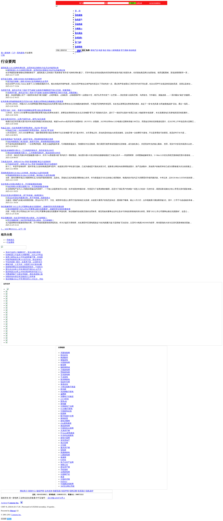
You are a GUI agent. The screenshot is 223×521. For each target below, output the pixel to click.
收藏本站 (158, 3)
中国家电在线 (66, 411)
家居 (62, 477)
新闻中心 (32, 491)
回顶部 (4, 519)
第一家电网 (5, 53)
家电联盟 (64, 418)
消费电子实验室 (67, 396)
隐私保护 (89, 491)
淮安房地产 (65, 440)
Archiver (4, 503)
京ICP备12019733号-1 (56, 498)
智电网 (63, 450)
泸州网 (63, 445)
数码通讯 (78, 33)
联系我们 (81, 491)
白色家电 (78, 19)
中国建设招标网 (67, 484)
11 (14, 229)
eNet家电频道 (66, 423)
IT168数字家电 (66, 409)
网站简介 (23, 491)
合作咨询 (48, 491)
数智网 (63, 365)
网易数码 (64, 358)
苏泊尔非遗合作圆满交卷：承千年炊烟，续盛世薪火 (22, 195)
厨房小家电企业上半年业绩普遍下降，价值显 (24, 257)
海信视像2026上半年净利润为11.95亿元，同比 (24, 279)
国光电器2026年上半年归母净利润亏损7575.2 (24, 272)
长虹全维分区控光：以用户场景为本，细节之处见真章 (23, 119)
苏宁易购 (124, 50)
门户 (13, 53)
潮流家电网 (65, 426)
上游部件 (78, 47)
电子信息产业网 (67, 462)
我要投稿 (56, 491)
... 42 (18, 229)
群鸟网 (63, 389)
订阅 (3, 55)
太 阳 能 (78, 37)
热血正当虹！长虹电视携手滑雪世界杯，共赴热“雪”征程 (24, 128)
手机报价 (64, 469)
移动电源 (132, 50)
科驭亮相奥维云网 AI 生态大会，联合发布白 (24, 259)
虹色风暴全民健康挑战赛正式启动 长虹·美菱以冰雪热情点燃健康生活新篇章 (32, 101)
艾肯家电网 (65, 375)
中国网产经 (65, 474)
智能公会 (64, 465)
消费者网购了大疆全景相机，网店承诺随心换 (24, 274)
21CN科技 (65, 399)
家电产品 (94, 50)
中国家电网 (65, 362)
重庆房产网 (65, 448)
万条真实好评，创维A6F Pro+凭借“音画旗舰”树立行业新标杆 (26, 162)
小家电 (77, 28)
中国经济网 (65, 479)
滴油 (109, 50)
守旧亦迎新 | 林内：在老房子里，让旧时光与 (24, 262)
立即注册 (139, 3)
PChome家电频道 (67, 433)
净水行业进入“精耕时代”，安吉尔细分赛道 (23, 252)
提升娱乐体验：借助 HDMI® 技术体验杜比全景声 (21, 79)
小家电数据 (115, 50)
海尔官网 (64, 443)
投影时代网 (65, 382)
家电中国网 (65, 438)
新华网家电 (65, 379)
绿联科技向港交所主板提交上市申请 (20, 277)
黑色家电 (78, 15)
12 (16, 229)
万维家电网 (65, 370)
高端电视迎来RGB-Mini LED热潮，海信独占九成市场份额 (24, 173)
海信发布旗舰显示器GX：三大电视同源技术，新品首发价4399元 (27, 150)
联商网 (63, 414)
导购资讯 (10, 240)
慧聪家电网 (65, 372)
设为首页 (152, 3)
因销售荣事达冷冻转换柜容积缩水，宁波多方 (24, 267)
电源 (100, 50)
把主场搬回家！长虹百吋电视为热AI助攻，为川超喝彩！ (24, 218)
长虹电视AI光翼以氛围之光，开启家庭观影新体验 (21, 184)
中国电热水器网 (67, 428)
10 (12, 229)
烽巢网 (63, 457)
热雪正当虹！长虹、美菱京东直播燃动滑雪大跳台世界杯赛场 (26, 110)
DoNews (64, 482)
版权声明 (40, 491)
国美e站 (64, 401)
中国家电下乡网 (67, 406)
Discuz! (13, 511)
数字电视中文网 (67, 416)
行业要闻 (10, 242)
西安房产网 (65, 467)
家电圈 (63, 404)
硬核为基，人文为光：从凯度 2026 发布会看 (24, 264)
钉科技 (63, 460)
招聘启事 (73, 491)
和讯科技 (64, 355)
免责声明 (65, 491)
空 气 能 (78, 42)
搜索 (79, 50)
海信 (104, 50)
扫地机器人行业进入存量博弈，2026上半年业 (24, 255)
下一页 (23, 229)
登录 (132, 3)
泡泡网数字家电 (67, 392)
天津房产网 (65, 431)
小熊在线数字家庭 (68, 387)
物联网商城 (65, 367)
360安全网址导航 (67, 486)
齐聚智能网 (65, 353)
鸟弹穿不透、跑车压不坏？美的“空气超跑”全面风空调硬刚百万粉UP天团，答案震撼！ (36, 90)
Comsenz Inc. (13, 503)
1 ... (2, 229)
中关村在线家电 (67, 435)
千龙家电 (64, 377)
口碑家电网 (65, 455)
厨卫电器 (78, 24)
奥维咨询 (64, 384)
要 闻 (77, 11)
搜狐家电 (64, 360)
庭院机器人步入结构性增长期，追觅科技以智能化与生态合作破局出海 (30, 68)
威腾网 (63, 394)
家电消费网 (65, 421)
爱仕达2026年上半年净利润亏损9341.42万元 (23, 269)
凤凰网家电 (65, 452)
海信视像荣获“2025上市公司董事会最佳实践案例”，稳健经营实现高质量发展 (32, 207)
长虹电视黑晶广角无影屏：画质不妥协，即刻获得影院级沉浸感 (27, 139)
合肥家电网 (65, 472)
